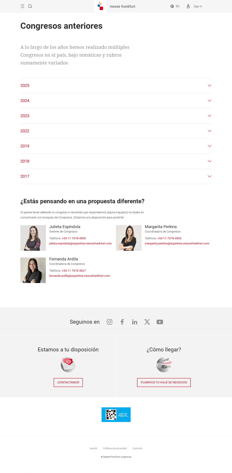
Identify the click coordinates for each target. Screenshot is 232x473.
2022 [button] (24, 131)
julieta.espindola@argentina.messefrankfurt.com (80, 243)
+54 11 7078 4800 (74, 238)
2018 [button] (24, 161)
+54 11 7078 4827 (74, 270)
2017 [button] (24, 176)
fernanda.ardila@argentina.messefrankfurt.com (79, 275)
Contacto (137, 448)
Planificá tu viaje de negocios (164, 382)
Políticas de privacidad (115, 448)
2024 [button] (24, 100)
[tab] (116, 85)
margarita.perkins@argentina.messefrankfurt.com (177, 243)
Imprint (93, 448)
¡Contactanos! (68, 382)
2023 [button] (24, 115)
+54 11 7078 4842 (169, 238)
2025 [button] (24, 85)
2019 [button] (24, 146)
